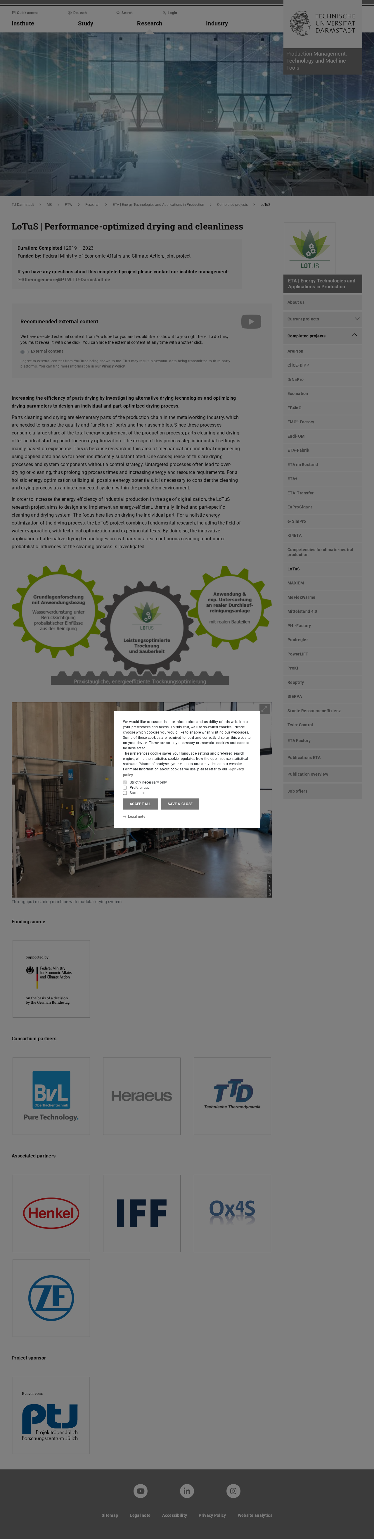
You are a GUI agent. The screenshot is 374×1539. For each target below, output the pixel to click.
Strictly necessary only (148, 782)
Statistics (137, 793)
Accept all (140, 804)
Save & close (180, 804)
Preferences (139, 788)
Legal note (136, 817)
